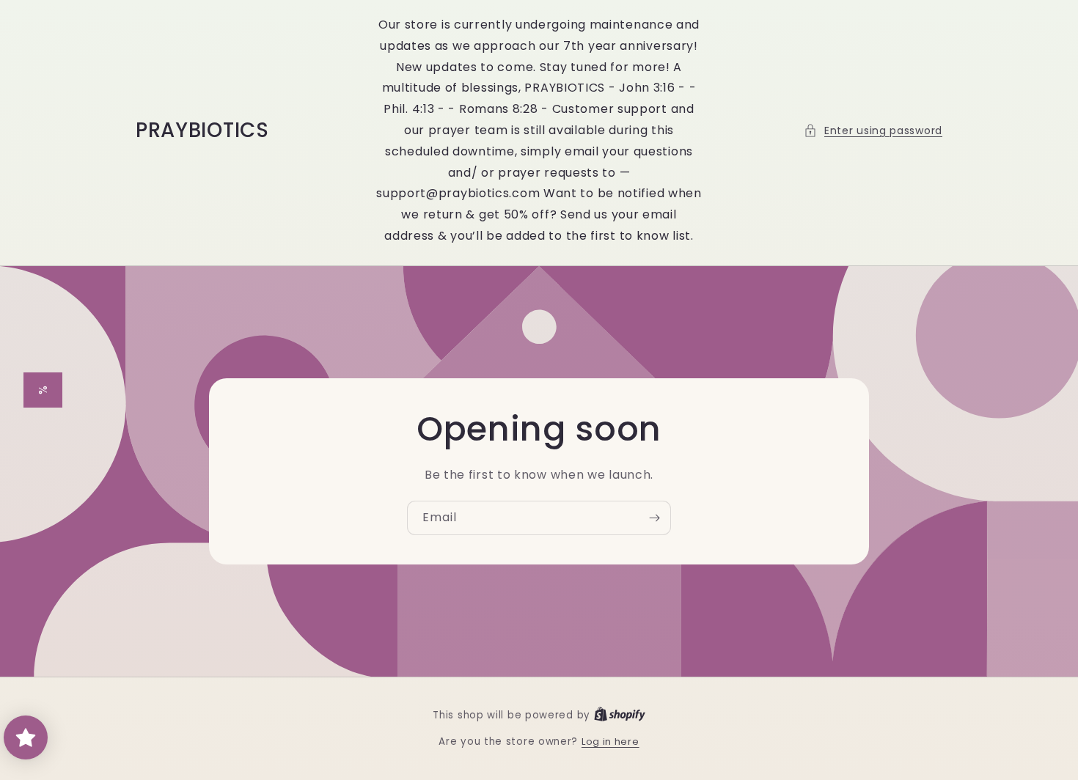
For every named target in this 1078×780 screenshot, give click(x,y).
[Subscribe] (654, 518)
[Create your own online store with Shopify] (619, 715)
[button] (873, 131)
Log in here (610, 741)
